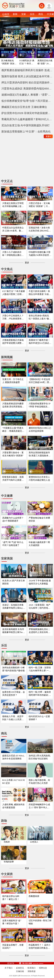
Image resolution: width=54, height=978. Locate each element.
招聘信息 (43, 968)
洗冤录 (7, 842)
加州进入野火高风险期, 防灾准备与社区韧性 (39, 757)
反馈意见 (20, 968)
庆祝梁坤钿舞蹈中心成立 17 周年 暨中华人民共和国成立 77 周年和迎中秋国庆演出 (40, 806)
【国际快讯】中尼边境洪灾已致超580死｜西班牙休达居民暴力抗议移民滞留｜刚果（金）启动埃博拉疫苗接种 (40, 381)
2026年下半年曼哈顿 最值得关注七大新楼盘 (40, 582)
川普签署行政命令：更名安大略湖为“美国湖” (13, 454)
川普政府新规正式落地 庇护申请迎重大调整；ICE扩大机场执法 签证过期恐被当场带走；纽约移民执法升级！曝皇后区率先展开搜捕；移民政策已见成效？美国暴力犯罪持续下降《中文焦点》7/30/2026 (13, 342)
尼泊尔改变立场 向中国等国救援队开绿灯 (25, 125)
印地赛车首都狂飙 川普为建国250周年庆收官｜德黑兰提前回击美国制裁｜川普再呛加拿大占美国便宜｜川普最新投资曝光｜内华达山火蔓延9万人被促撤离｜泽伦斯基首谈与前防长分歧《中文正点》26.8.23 (40, 254)
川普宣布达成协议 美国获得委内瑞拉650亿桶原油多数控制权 (27, 88)
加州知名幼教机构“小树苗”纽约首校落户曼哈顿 (13, 669)
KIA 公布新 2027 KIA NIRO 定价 (13, 781)
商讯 (40, 14)
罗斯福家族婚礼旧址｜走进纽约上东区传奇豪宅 (39, 631)
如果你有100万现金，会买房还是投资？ (13, 693)
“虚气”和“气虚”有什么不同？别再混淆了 (12, 544)
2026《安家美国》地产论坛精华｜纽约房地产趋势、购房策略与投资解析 (39, 606)
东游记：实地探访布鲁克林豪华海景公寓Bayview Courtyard (13, 606)
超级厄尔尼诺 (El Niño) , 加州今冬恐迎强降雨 (13, 757)
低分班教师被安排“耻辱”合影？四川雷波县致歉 (27, 100)
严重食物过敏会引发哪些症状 (39, 519)
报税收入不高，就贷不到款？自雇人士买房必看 (13, 718)
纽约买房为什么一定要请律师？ (39, 718)
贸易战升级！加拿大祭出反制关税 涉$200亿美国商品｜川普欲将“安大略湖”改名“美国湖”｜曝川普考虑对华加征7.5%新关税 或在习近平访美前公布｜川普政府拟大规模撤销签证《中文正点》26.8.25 (40, 229)
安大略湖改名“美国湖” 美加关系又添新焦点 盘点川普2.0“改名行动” (9, 62)
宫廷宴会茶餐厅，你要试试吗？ (13, 946)
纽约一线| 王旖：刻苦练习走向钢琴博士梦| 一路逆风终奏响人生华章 (40, 669)
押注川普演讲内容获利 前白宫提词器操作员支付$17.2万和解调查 (27, 82)
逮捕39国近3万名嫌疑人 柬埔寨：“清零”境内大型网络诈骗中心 (27, 94)
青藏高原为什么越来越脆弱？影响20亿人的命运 (27, 119)
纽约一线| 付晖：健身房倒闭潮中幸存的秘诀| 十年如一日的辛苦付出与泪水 (40, 693)
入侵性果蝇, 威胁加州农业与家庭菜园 (13, 806)
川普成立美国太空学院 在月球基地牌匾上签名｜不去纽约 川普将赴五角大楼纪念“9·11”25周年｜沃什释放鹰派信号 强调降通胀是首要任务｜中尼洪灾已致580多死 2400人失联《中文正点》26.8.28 (13, 205)
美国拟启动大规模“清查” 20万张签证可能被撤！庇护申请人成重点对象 (45, 62)
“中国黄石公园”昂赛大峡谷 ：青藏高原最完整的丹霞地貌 (13, 429)
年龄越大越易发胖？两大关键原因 (39, 544)
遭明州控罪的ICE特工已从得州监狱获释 (40, 429)
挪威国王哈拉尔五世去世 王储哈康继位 (24, 106)
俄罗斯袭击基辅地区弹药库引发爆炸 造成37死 (27, 70)
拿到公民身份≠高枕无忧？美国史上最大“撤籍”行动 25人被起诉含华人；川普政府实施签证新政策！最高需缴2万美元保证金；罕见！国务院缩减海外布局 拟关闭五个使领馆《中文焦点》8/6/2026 (40, 317)
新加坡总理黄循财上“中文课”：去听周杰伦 (26, 131)
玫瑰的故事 (9, 862)
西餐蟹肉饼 (34, 896)
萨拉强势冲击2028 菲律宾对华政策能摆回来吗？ (27, 113)
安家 (23, 14)
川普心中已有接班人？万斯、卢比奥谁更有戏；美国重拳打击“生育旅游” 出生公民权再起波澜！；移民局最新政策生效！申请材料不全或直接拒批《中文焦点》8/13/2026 (13, 317)
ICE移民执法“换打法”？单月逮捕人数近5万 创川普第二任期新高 (26, 62)
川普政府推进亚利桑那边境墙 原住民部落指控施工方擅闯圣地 (13, 405)
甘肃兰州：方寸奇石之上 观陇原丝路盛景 (13, 381)
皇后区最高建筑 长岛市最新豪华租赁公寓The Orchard (13, 631)
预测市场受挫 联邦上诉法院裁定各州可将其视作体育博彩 (27, 76)
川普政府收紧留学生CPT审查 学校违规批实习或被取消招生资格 (39, 405)
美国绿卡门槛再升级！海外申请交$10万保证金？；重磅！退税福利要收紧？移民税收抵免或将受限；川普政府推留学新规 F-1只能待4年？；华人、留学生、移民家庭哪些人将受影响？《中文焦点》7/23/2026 (40, 342)
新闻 (15, 14)
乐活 (32, 14)
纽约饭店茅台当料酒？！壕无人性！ (10, 897)
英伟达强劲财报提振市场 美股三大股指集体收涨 (39, 454)
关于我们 (9, 968)
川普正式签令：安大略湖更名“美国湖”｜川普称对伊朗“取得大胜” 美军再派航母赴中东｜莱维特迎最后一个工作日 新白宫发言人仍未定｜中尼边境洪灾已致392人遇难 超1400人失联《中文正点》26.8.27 (40, 205)
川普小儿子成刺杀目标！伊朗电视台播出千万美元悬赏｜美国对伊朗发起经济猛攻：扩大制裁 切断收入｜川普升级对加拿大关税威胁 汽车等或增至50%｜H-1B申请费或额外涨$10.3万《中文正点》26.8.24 (13, 254)
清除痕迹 (32, 971)
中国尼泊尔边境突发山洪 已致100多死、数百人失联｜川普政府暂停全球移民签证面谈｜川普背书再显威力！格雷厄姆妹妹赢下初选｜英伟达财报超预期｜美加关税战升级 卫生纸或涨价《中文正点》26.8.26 (13, 229)
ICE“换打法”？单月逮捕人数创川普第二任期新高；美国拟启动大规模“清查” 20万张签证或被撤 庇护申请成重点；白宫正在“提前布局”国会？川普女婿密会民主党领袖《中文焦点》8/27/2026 (13, 293)
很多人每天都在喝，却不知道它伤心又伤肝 (39, 781)
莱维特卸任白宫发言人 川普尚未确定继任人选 (39, 478)
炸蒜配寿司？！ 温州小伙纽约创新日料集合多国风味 (39, 946)
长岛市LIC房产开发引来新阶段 (13, 582)
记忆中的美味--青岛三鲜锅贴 (40, 922)
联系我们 (32, 968)
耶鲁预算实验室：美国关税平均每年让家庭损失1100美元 (13, 478)
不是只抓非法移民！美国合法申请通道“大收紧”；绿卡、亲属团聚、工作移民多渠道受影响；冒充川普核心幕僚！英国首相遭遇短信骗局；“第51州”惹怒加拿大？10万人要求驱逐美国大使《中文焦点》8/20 (40, 293)
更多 (48, 136)
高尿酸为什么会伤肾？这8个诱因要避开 (13, 519)
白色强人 (34, 842)
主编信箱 (20, 971)
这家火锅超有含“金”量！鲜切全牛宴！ (11, 922)
